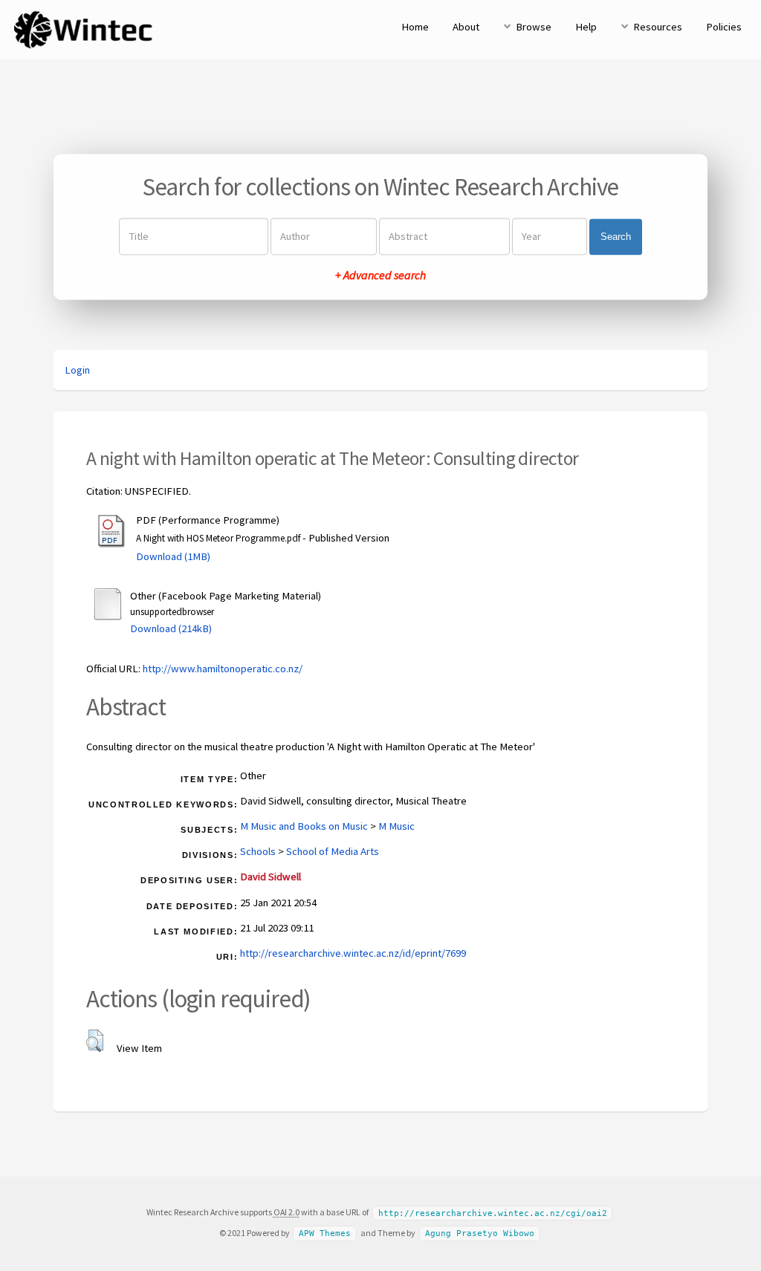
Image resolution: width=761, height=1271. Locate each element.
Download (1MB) (173, 556)
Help (586, 26)
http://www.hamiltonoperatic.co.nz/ (222, 668)
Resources (657, 26)
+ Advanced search (380, 275)
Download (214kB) (171, 628)
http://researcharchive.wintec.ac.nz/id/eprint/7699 (353, 953)
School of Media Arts (332, 851)
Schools (258, 851)
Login (77, 370)
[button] (94, 1041)
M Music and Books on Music (304, 826)
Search (615, 236)
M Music (396, 826)
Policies (724, 26)
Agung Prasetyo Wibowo (479, 1233)
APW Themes (325, 1233)
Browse (533, 26)
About (466, 26)
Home (415, 26)
